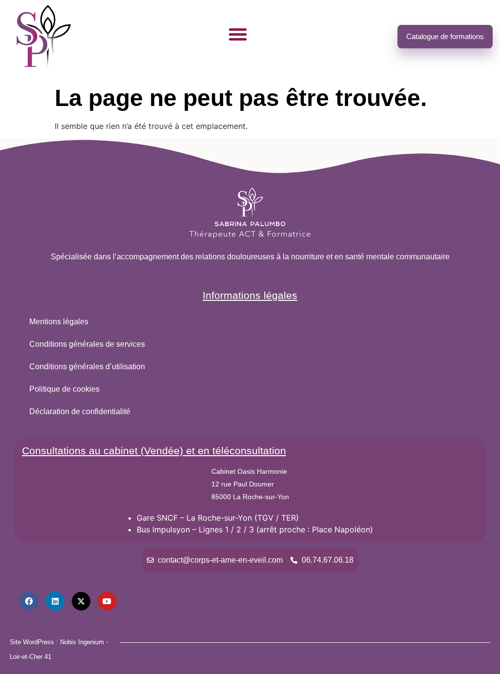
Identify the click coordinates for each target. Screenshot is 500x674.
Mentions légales (58, 321)
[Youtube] (107, 601)
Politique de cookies (64, 389)
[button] (237, 34)
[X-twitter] (81, 601)
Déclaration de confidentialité (79, 411)
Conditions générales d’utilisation (87, 366)
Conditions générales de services (87, 344)
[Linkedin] (54, 601)
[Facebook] (29, 601)
